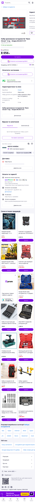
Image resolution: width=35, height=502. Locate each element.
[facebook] (6, 487)
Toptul (9, 430)
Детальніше (17, 115)
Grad (32, 436)
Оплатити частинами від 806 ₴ (18, 61)
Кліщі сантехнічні (7, 444)
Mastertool (25, 436)
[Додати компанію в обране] (32, 143)
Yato (3, 430)
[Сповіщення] (32, 2)
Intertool (17, 430)
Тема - (7, 471)
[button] (17, 57)
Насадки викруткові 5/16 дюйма (11, 450)
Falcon (16, 436)
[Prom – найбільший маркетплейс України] (2, 2)
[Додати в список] (31, 33)
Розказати (25, 494)
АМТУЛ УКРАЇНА (13, 146)
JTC (3, 436)
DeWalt (9, 436)
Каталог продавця (8, 152)
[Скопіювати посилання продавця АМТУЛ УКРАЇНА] (28, 143)
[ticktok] (11, 487)
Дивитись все (17, 168)
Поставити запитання (17, 138)
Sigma (31, 430)
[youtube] (3, 487)
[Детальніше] (21, 70)
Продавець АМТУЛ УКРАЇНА (8, 65)
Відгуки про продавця (24, 152)
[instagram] (8, 487)
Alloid (24, 430)
